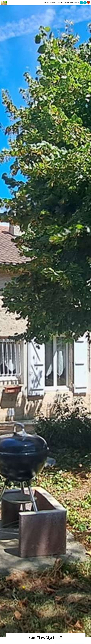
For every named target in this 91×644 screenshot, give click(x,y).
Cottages (52, 2)
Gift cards (67, 2)
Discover (46, 2)
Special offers (60, 2)
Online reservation (74, 2)
